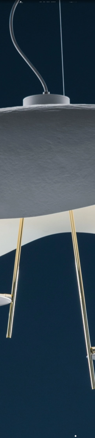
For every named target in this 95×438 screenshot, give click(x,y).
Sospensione (48, 1)
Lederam (44, 1)
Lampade (40, 1)
